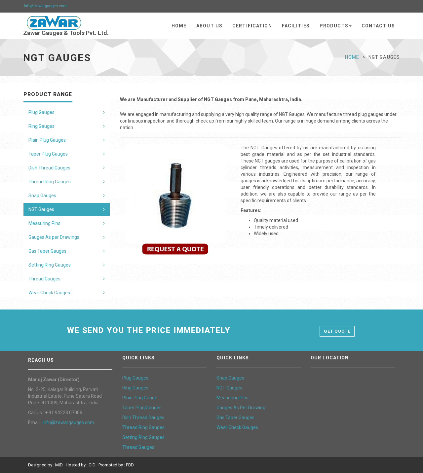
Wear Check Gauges (49, 292)
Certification (252, 25)
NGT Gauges (41, 209)
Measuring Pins (44, 223)
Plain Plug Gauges (47, 140)
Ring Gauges (41, 126)
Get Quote (337, 331)
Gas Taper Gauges (47, 251)
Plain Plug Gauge (139, 397)
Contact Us (378, 25)
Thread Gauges (44, 278)
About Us (209, 25)
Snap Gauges (42, 195)
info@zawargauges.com (68, 422)
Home (179, 25)
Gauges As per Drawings (53, 237)
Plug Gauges (41, 112)
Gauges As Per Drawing (240, 407)
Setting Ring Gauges (49, 265)
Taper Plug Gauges (48, 154)
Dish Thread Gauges (49, 167)
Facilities (296, 25)
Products (334, 25)
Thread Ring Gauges (49, 181)
